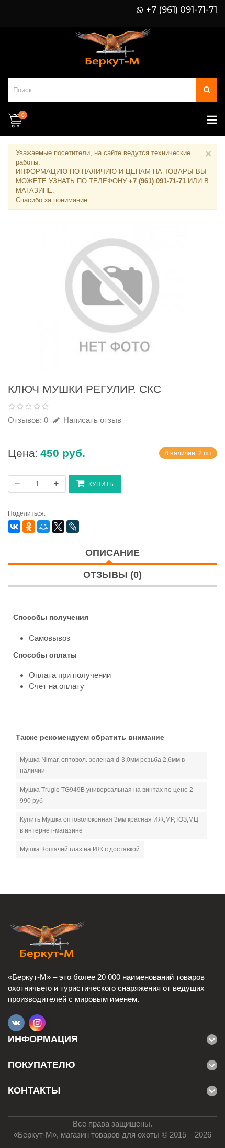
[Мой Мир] (43, 526)
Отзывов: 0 (28, 420)
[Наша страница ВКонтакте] (16, 1022)
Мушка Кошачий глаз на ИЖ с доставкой (80, 849)
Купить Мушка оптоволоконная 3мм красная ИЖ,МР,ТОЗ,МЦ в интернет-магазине (109, 825)
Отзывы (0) (112, 575)
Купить (101, 484)
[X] (58, 526)
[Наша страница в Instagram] (37, 1022)
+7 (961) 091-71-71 (181, 10)
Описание (112, 553)
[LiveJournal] (72, 526)
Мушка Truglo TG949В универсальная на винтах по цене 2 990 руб (106, 795)
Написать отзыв (91, 420)
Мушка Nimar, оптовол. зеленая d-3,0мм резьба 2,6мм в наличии (102, 765)
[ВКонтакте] (14, 526)
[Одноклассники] (28, 526)
